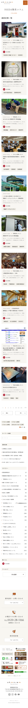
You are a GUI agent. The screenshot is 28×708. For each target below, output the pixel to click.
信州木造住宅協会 (8, 92)
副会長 (5, 284)
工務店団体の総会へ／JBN (10, 273)
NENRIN (20, 55)
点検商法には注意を (7, 449)
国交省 (18, 360)
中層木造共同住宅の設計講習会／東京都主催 (12, 452)
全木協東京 (6, 169)
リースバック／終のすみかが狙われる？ (11, 459)
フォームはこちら (14, 602)
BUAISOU (6, 398)
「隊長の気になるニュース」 (18, 346)
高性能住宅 (14, 246)
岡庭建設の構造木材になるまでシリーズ (11, 476)
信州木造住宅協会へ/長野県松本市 (12, 82)
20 (18, 407)
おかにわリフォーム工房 (17, 424)
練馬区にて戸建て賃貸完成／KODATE (13, 311)
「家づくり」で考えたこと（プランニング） (12, 554)
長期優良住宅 (21, 503)
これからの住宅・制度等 (8, 499)
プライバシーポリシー (14, 700)
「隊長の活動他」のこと (17, 79)
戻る (7, 413)
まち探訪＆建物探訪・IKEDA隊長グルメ (12, 196)
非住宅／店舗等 (6, 492)
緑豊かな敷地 (7, 246)
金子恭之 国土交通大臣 (9, 360)
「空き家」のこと (6, 530)
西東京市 (21, 130)
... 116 (24, 407)
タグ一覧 (23, 427)
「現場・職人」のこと (7, 510)
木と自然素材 (13, 321)
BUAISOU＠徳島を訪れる (10, 387)
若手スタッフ (13, 130)
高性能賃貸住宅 (15, 308)
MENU (25, 2)
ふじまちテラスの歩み (8, 523)
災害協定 (13, 169)
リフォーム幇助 (6, 424)
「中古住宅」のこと (7, 516)
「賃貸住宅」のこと (7, 479)
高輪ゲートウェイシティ (9, 209)
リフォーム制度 (6, 422)
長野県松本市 (17, 92)
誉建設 (12, 398)
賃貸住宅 (6, 321)
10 (16, 407)
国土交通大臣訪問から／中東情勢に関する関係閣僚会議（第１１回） (13, 349)
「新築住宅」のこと (16, 117)
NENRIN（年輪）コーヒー (10, 55)
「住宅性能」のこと (7, 503)
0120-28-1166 (14, 619)
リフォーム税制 (15, 422)
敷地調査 (6, 130)
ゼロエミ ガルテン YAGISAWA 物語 (10, 486)
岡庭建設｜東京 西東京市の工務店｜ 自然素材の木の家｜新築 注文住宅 (7, 2)
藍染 (17, 398)
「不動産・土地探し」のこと (9, 527)
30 (21, 407)
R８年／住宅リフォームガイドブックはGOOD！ (13, 462)
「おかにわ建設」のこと (17, 40)
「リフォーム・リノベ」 (8, 520)
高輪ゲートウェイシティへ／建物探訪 (13, 198)
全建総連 (20, 169)
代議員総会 (11, 284)
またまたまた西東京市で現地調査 (12, 119)
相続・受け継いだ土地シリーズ (9, 482)
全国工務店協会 (20, 284)
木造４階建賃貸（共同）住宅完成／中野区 (12, 455)
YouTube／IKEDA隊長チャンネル (10, 496)
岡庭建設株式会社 (14, 683)
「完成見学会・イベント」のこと (10, 547)
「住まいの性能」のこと (8, 537)
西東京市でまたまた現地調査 (11, 236)
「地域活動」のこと (7, 533)
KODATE (21, 321)
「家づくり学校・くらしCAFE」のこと (11, 543)
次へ (21, 413)
